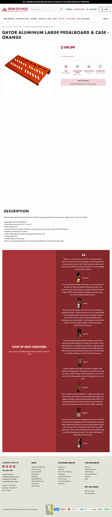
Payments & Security (64, 476)
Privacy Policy (62, 479)
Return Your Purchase (65, 472)
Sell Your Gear (83, 19)
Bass (49, 19)
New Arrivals (9, 19)
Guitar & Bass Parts (37, 481)
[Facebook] (7, 466)
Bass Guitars (35, 474)
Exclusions (61, 483)
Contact (69, 9)
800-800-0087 (79, 9)
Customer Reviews (90, 469)
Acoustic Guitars (36, 472)
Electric (34, 19)
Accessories (71, 19)
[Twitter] (3, 466)
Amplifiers (34, 476)
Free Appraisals (90, 493)
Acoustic (42, 19)
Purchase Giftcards (91, 474)
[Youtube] (14, 466)
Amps (55, 19)
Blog (86, 479)
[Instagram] (10, 466)
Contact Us (61, 467)
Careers (87, 476)
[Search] (61, 9)
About (105, 19)
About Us (88, 467)
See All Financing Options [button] (67, 56)
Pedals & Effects (36, 479)
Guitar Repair (89, 472)
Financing (61, 474)
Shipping (61, 469)
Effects (61, 19)
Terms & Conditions (64, 481)
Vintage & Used (22, 19)
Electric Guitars (36, 469)
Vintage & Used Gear (38, 467)
